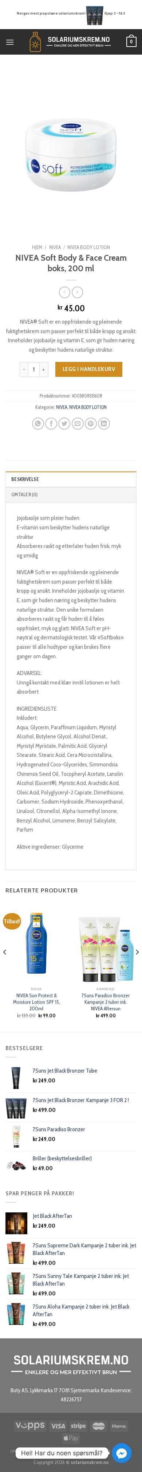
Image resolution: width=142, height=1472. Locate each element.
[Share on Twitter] (64, 424)
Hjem (37, 247)
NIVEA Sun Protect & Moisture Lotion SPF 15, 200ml (36, 1001)
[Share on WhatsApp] (38, 424)
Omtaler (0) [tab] (24, 494)
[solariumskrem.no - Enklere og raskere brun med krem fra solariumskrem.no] (70, 42)
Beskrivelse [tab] (25, 479)
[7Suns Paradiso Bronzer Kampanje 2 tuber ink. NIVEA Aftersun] (106, 942)
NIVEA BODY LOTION (88, 247)
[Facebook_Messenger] (121, 1453)
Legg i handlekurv (89, 369)
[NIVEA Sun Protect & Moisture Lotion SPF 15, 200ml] (36, 942)
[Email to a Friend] (78, 424)
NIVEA (55, 247)
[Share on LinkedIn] (104, 424)
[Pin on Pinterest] (91, 424)
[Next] (137, 966)
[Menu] (9, 42)
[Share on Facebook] (51, 424)
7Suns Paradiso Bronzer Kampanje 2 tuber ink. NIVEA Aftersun (106, 1001)
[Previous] (5, 966)
